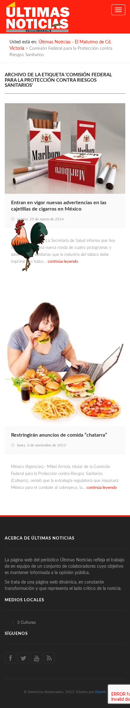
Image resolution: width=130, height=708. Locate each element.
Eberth (100, 692)
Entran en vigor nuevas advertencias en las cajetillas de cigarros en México (58, 206)
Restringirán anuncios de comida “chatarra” (59, 435)
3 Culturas (26, 622)
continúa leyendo (63, 262)
